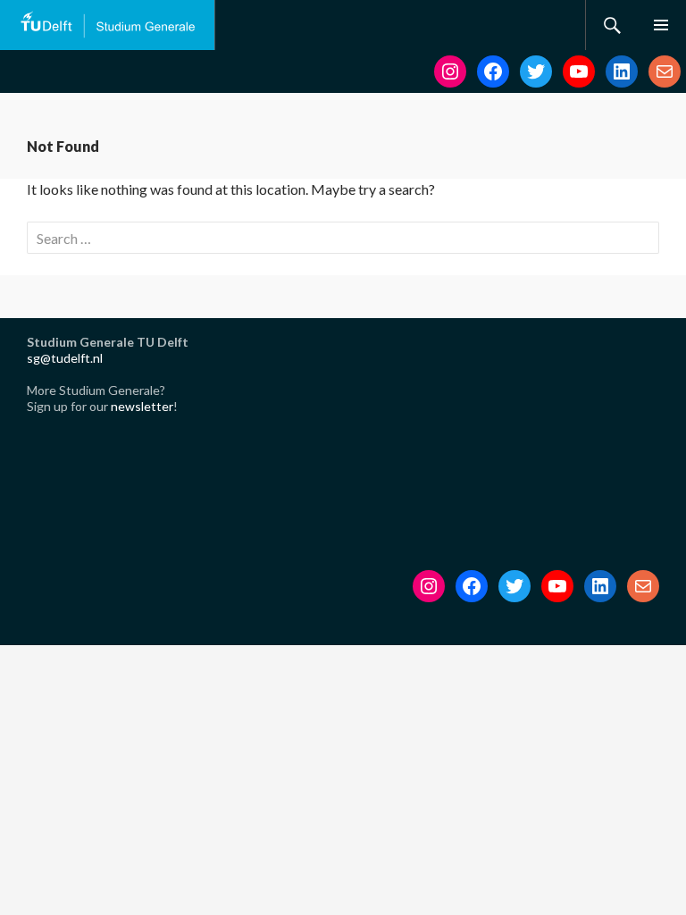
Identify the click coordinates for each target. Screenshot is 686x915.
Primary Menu (661, 25)
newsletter (142, 406)
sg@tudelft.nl (65, 357)
